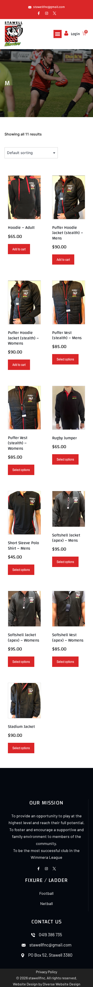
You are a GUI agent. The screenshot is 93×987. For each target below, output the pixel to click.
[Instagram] (46, 13)
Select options (65, 359)
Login (75, 33)
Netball (46, 903)
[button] (57, 34)
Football (46, 893)
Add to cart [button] (19, 249)
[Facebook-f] (38, 13)
